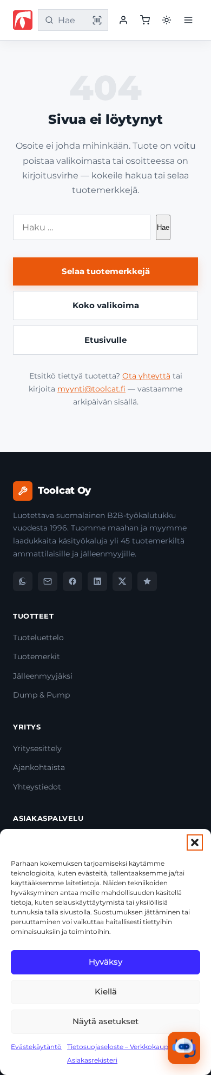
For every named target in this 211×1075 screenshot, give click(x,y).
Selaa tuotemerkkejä (106, 271)
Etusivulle (105, 340)
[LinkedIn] (97, 581)
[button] (194, 842)
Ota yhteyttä (146, 376)
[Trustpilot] (147, 581)
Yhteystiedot (37, 787)
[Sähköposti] (47, 581)
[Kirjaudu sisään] (123, 20)
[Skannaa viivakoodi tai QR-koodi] (97, 20)
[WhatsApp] (22, 581)
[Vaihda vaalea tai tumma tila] (166, 20)
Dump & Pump (41, 695)
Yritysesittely (37, 748)
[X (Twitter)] (122, 581)
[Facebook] (72, 581)
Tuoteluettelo (38, 637)
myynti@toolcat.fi (91, 389)
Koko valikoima (105, 305)
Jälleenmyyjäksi (42, 676)
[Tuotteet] (145, 20)
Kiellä (106, 991)
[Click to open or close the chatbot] (184, 1048)
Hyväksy (105, 962)
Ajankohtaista (39, 767)
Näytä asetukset (105, 1021)
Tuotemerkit (36, 656)
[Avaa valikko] (188, 20)
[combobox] (71, 20)
